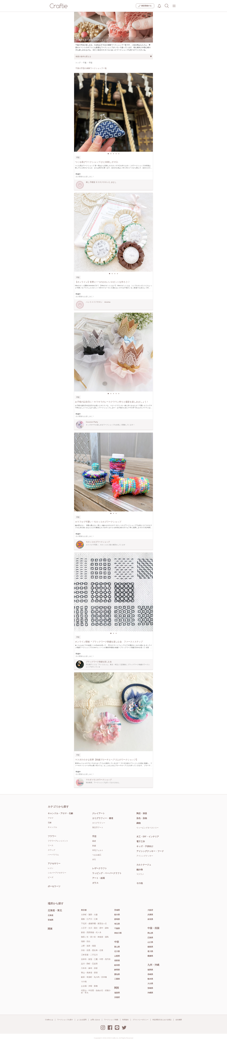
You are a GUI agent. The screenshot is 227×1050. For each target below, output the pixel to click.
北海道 (50, 915)
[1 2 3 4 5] (113, 112)
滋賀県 (117, 993)
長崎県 (150, 974)
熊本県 (150, 979)
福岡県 (150, 970)
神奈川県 (118, 933)
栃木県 (117, 915)
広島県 (150, 937)
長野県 (117, 960)
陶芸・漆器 (141, 813)
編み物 (139, 869)
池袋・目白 (85, 941)
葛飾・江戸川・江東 (89, 919)
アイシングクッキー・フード (150, 851)
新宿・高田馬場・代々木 (91, 932)
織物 (138, 823)
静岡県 (117, 970)
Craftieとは (49, 1020)
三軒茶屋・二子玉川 (89, 955)
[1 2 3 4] (113, 232)
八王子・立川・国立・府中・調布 (95, 928)
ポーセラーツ (54, 886)
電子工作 (140, 841)
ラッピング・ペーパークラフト (107, 873)
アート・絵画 (98, 878)
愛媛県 (150, 956)
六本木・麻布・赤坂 (89, 968)
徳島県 (150, 947)
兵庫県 (150, 915)
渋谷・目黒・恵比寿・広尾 (92, 950)
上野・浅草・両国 (88, 946)
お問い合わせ (95, 1020)
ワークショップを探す (65, 1020)
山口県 (150, 942)
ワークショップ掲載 (111, 1020)
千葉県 (117, 928)
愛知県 (117, 974)
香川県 (150, 951)
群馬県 (117, 919)
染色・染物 (141, 818)
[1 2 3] (113, 472)
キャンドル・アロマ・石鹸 (60, 813)
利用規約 (125, 1020)
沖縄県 (150, 993)
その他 (139, 883)
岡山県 (150, 933)
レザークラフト (99, 868)
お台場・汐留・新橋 (89, 986)
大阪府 (150, 910)
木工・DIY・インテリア (147, 836)
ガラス (95, 883)
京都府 (117, 997)
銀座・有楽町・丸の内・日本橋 (94, 977)
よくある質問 (81, 1020)
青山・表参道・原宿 (89, 973)
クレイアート (98, 813)
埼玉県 (117, 924)
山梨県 (117, 956)
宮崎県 (150, 988)
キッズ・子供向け (144, 846)
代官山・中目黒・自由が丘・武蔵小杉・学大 (95, 991)
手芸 (94, 836)
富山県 (117, 947)
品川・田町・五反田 (89, 964)
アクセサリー (54, 863)
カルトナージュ (143, 865)
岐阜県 (117, 965)
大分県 (150, 983)
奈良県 (150, 919)
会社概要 (179, 1020)
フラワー (52, 836)
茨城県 (117, 910)
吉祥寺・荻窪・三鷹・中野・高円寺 (95, 959)
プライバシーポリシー (140, 1020)
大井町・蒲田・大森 (89, 915)
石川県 (117, 951)
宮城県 (50, 920)
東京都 (84, 910)
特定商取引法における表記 (162, 1020)
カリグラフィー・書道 (102, 818)
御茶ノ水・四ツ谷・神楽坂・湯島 (95, 937)
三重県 (117, 979)
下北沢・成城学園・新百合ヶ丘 (94, 923)
